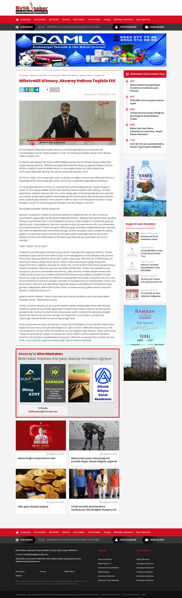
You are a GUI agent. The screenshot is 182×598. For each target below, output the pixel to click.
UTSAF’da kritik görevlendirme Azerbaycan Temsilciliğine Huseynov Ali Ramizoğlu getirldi (93, 508)
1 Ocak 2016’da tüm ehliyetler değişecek (151, 294)
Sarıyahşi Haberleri (145, 576)
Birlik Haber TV (104, 563)
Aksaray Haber (105, 559)
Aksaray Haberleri (39, 75)
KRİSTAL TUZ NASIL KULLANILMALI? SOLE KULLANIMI (150, 267)
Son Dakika (40, 19)
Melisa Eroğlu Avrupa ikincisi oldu (36, 458)
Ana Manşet (54, 75)
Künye (43, 571)
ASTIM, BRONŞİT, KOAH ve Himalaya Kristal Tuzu (152, 253)
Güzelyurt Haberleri (145, 567)
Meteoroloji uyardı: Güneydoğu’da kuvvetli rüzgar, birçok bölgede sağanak (94, 460)
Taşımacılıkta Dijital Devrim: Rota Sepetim (68, 26)
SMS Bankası (104, 572)
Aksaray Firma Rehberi (108, 567)
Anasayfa (26, 19)
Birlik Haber (69, 571)
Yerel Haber (94, 19)
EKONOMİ (54, 19)
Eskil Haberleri (142, 559)
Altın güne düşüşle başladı (33, 506)
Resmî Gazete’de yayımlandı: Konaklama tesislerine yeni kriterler (145, 88)
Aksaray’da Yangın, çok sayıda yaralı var (151, 280)
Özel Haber (79, 19)
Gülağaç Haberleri (145, 563)
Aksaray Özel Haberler (108, 580)
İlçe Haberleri (143, 19)
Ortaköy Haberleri (144, 572)
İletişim (19, 575)
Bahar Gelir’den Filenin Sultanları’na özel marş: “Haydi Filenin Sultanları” (146, 131)
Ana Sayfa (24, 75)
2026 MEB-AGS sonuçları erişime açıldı (147, 102)
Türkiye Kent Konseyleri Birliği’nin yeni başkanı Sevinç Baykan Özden (147, 116)
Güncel (66, 19)
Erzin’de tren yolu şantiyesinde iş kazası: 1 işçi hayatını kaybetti (147, 145)
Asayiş (107, 19)
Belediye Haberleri (123, 19)
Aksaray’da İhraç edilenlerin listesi (149, 238)
